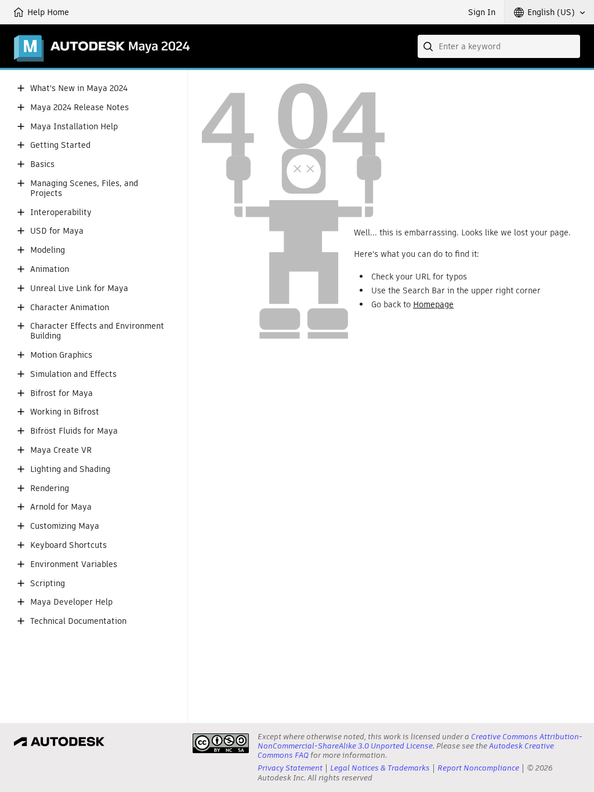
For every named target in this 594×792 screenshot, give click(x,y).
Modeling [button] (47, 250)
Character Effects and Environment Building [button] (97, 331)
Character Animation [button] (69, 308)
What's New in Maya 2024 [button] (79, 88)
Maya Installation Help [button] (74, 127)
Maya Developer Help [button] (71, 602)
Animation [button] (49, 269)
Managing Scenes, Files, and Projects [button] (84, 188)
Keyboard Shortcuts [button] (68, 545)
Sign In (481, 12)
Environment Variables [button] (73, 564)
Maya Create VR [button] (61, 450)
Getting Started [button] (60, 145)
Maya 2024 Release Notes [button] (79, 107)
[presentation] (221, 743)
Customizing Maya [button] (64, 526)
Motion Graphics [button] (61, 355)
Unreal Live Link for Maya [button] (79, 288)
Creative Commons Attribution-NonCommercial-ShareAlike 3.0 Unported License (420, 741)
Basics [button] (42, 164)
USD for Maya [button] (57, 231)
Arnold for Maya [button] (61, 507)
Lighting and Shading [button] (70, 469)
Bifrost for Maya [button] (61, 393)
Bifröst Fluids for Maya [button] (74, 431)
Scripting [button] (47, 583)
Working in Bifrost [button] (64, 412)
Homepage (433, 304)
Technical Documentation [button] (78, 621)
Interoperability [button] (61, 212)
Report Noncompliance (478, 767)
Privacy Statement (290, 767)
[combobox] (499, 46)
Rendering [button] (49, 488)
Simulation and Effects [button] (73, 374)
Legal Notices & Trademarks (380, 767)
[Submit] (429, 46)
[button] (549, 12)
